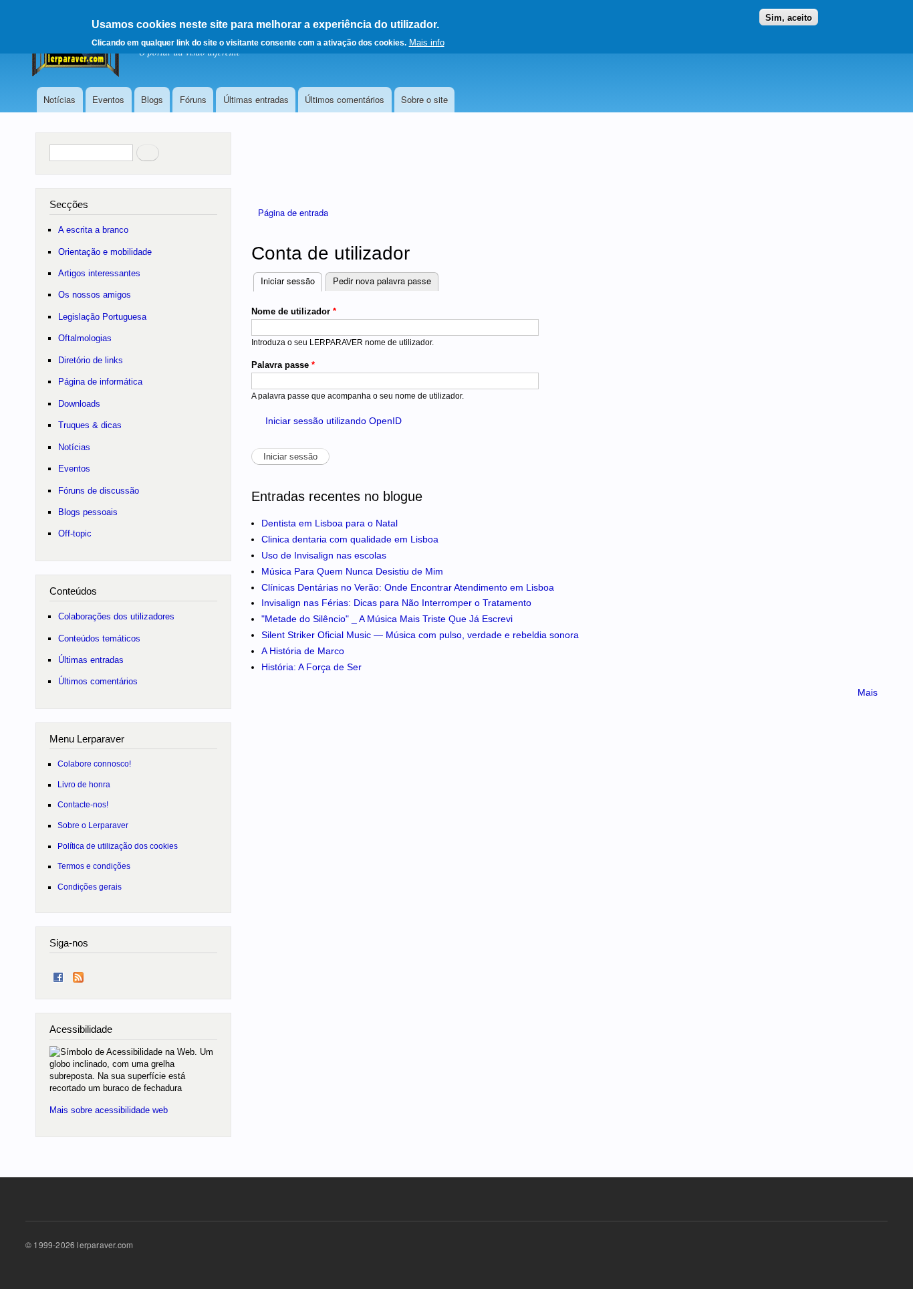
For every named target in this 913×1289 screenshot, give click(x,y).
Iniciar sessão (291, 280)
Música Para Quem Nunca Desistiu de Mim (352, 571)
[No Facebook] (58, 974)
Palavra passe (283, 365)
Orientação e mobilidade (105, 252)
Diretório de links (90, 360)
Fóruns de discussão (98, 491)
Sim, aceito (788, 17)
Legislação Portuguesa (102, 317)
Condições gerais (89, 886)
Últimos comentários (344, 99)
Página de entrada (293, 212)
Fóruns (193, 99)
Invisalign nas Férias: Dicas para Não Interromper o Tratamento (396, 602)
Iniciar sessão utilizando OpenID (333, 420)
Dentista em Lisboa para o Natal (329, 523)
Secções (68, 204)
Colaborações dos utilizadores (116, 616)
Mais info (426, 42)
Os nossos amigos (94, 295)
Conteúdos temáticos (99, 638)
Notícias (59, 99)
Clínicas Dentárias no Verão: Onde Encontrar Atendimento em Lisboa (407, 587)
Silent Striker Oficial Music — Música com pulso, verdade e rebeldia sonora (420, 634)
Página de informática (100, 382)
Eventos (108, 99)
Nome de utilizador (293, 311)
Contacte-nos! (82, 804)
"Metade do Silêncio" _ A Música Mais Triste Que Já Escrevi (387, 618)
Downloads (79, 404)
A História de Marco (302, 651)
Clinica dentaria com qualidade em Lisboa (349, 539)
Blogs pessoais (88, 512)
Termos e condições (93, 866)
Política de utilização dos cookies (117, 845)
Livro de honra (83, 784)
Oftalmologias (85, 338)
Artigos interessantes (99, 273)
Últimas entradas (256, 99)
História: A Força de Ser (311, 667)
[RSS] (78, 974)
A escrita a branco (93, 230)
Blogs (152, 99)
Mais (868, 692)
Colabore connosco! (94, 763)
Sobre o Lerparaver (92, 825)
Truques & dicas (90, 425)
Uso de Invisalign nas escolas (323, 555)
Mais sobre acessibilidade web (108, 1110)
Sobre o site (424, 99)
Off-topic (75, 533)
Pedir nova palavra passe (382, 280)
